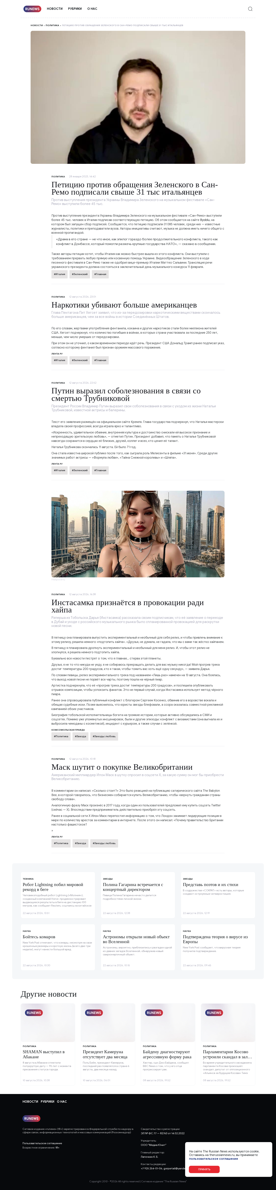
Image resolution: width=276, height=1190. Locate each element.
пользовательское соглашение (213, 1159)
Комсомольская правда (68, 729)
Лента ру (57, 353)
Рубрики (75, 9)
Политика (52, 25)
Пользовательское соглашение (42, 1143)
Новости (55, 9)
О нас (92, 9)
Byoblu (205, 220)
